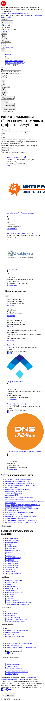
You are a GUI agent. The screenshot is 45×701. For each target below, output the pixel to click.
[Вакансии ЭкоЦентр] (25, 254)
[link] (4, 38)
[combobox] (11, 71)
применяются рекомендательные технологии (19, 678)
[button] (3, 43)
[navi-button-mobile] (3, 50)
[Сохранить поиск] (3, 82)
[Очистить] (4, 76)
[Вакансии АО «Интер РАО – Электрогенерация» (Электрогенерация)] (25, 189)
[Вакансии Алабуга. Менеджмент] (25, 367)
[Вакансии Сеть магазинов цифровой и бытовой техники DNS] (25, 431)
